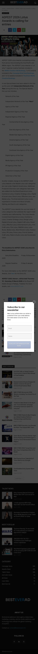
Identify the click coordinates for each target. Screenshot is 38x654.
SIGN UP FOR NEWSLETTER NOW (19, 345)
